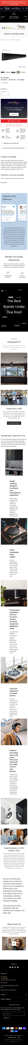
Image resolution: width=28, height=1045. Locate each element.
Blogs (19, 1037)
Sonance (5, 82)
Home (2, 39)
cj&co (17, 1041)
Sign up (6, 1017)
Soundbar (15, 34)
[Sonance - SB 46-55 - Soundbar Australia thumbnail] (3, 72)
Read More (3, 182)
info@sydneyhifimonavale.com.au (8, 979)
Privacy (6, 1035)
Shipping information (12, 1037)
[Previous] (4, 370)
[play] (14, 943)
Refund (11, 1035)
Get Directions (4, 976)
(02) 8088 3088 (17, 109)
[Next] (24, 370)
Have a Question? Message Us (14, 125)
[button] (14, 121)
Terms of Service (17, 1035)
